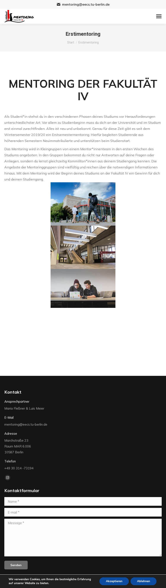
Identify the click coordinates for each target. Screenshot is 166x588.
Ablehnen (143, 581)
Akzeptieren (114, 581)
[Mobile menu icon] (159, 16)
